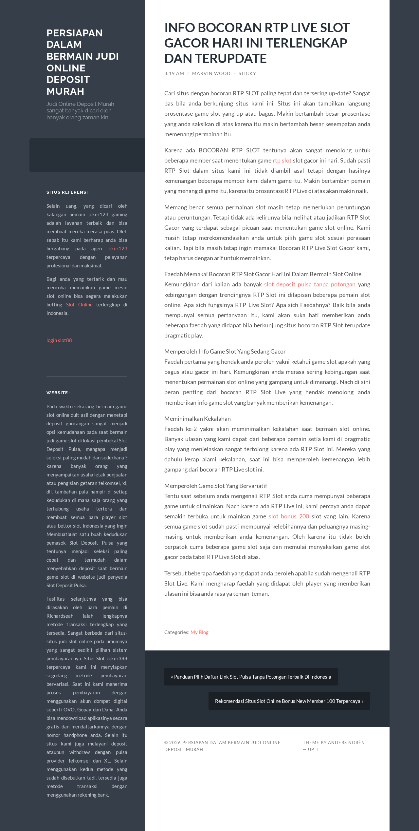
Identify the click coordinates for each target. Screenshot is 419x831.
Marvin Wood (211, 73)
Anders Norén (346, 742)
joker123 (117, 248)
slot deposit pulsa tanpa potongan (309, 284)
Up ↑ (313, 749)
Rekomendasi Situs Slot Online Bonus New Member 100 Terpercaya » (289, 701)
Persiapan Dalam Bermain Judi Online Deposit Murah (82, 62)
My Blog (200, 632)
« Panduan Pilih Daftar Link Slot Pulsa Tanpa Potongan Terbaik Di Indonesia (251, 677)
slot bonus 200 (289, 516)
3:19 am (174, 73)
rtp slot (282, 160)
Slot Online (79, 304)
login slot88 (59, 340)
